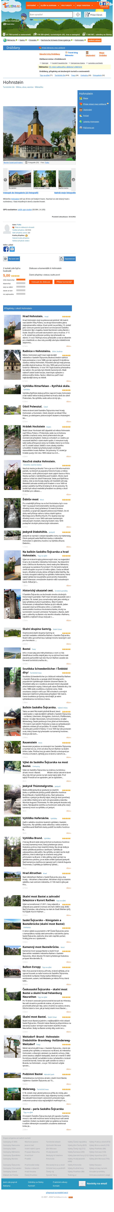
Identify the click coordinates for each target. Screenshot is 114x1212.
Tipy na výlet (44, 75)
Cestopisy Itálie (9, 1148)
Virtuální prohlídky (97, 1171)
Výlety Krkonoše (74, 1165)
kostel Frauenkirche (59, 63)
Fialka (47, 162)
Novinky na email (97, 1183)
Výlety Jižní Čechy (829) (77, 1145)
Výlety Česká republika (77, 1142)
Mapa (85, 98)
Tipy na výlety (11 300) (56, 20)
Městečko (39, 87)
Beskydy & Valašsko (54, 1155)
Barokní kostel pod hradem (13, 162)
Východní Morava (53, 1145)
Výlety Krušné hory (76, 1168)
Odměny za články (35, 1182)
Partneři (31, 1186)
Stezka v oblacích (32, 1168)
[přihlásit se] (104, 3)
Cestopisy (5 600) (10, 1142)
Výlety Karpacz (95, 1165)
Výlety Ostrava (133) (97, 1152)
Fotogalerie (97, 75)
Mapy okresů (39, 20)
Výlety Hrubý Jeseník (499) (76, 1160)
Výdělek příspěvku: (18, 230)
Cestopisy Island (10, 1171)
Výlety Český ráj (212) (76, 1148)
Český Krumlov (31, 1175)
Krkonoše (50, 1158)
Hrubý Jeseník (52, 1152)
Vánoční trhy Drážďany (49, 54)
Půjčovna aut (88, 127)
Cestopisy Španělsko (11, 1155)
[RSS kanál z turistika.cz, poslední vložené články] (71, 1197)
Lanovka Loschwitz (95, 63)
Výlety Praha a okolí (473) (99, 1142)
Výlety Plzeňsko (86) (97, 1148)
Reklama (6, 1186)
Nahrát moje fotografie (65, 193)
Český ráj (50, 1171)
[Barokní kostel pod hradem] (39, 133)
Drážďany (13, 48)
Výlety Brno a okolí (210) (99, 1145)
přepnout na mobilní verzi (57, 1192)
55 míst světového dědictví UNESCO (65, 67)
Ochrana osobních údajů (99, 1175)
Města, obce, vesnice (25, 87)
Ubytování (87, 109)
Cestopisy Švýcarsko (11, 1165)
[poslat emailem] (12, 249)
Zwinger (45, 63)
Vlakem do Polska (10, 1175)
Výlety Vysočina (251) (98, 1155)
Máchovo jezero (31, 1142)
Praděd (28, 1158)
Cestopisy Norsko (10, 1158)
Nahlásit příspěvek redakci (21, 241)
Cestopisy (84, 75)
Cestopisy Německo (11, 1152)
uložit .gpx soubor (25, 210)
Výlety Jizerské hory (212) (78, 1155)
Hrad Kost (29, 1155)
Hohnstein (15, 199)
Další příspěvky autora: (19, 233)
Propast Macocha (32, 1152)
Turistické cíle (60, 75)
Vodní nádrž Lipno (32, 1148)
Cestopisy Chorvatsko (12, 1168)
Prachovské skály (32, 1165)
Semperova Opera (78, 63)
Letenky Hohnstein (91, 121)
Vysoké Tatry (51, 1175)
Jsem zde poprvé (10, 1182)
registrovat (104, 6)
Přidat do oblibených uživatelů (24, 227)
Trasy (73, 75)
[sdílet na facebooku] (6, 249)
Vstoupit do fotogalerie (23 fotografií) (20, 193)
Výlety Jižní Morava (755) (99, 1158)
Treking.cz (72, 1175)
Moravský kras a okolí (55, 1165)
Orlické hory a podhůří (55, 1168)
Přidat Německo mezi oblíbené (53, 48)
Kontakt (56, 1186)
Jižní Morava (51, 1148)
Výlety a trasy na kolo (98, 1168)
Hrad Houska (30, 1171)
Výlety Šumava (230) (76, 1152)
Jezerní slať (29, 1145)
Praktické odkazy (60, 1182)
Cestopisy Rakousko (11, 1145)
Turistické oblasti (53, 1142)
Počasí (86, 115)
